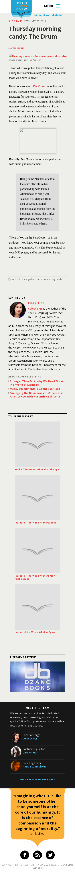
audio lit (16, 279)
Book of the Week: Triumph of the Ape (37, 469)
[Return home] (21, 10)
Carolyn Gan (30, 752)
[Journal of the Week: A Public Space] (37, 607)
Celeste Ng (18, 48)
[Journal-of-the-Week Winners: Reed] (37, 497)
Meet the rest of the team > (37, 779)
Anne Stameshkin (34, 766)
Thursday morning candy (49, 279)
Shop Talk (15, 21)
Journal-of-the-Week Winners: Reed (35, 522)
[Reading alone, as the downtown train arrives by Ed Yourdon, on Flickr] (38, 56)
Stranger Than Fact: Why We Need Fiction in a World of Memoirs (37, 382)
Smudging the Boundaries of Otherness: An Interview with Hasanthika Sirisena (36, 394)
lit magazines (28, 279)
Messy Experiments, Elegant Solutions (35, 389)
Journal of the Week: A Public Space (35, 632)
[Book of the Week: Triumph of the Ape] (37, 444)
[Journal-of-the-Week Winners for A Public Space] (37, 550)
